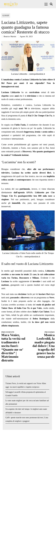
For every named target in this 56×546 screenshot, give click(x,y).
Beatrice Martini (10, 36)
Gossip (5, 16)
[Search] (51, 4)
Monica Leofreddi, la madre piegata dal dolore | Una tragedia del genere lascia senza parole (43, 345)
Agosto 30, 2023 (26, 36)
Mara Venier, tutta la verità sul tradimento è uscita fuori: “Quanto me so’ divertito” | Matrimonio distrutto (13, 346)
